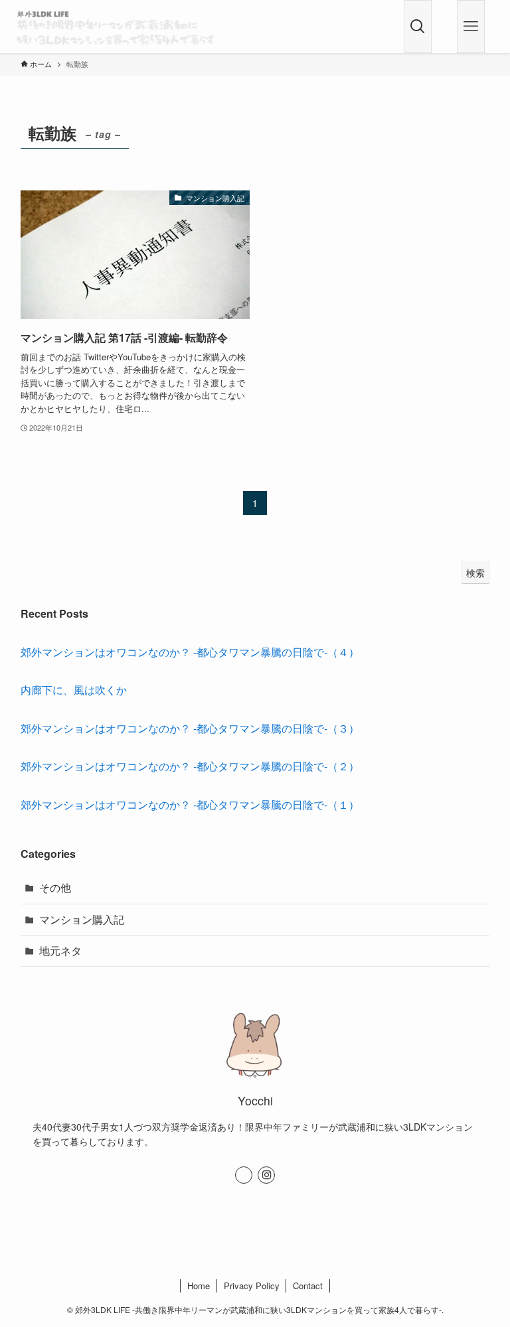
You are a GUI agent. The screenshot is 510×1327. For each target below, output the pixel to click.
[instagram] (266, 1175)
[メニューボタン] (471, 26)
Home (198, 1285)
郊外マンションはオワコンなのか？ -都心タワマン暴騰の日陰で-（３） (190, 728)
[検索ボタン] (418, 26)
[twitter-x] (243, 1175)
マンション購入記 (81, 919)
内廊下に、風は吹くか (74, 689)
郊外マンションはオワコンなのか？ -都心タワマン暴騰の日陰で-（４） (190, 652)
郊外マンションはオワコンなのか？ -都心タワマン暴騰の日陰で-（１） (190, 804)
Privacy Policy (252, 1285)
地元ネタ (60, 950)
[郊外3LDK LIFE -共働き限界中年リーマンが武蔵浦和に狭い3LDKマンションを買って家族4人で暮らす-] (115, 26)
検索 (475, 572)
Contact (308, 1285)
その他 (55, 887)
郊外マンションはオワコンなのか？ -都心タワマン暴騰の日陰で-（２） (190, 766)
